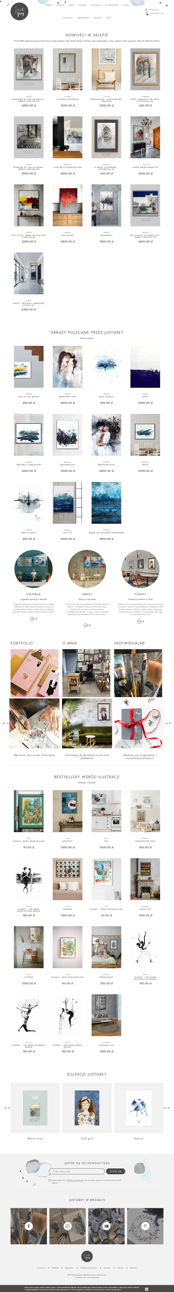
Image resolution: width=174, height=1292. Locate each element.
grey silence (28, 533)
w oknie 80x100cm (67, 99)
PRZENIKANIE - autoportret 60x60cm (106, 100)
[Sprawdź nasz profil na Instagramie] (67, 1226)
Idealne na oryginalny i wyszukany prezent (140, 756)
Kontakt (98, 18)
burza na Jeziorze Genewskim (106, 533)
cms (84, 1277)
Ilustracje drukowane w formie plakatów (87, 756)
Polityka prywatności (88, 1268)
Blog (108, 18)
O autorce (41, 1268)
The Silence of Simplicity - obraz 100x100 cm (145, 236)
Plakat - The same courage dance (28, 1046)
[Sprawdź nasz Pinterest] (145, 1226)
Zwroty (120, 1268)
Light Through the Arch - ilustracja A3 (145, 100)
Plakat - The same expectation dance (28, 910)
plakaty (140, 594)
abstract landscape (28, 465)
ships (145, 397)
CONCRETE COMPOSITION (67, 167)
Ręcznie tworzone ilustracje (34, 755)
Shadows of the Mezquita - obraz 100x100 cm (28, 100)
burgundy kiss (106, 465)
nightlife (145, 909)
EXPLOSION (67, 235)
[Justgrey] (19, 11)
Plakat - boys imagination (68, 977)
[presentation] (6, 723)
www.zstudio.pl (93, 1277)
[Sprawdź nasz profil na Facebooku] (28, 1226)
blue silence (106, 397)
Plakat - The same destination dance (145, 978)
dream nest (106, 977)
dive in (67, 533)
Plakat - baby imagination (29, 841)
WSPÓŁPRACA (83, 18)
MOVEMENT (106, 235)
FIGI (106, 841)
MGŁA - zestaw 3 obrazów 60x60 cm (28, 304)
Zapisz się (116, 1171)
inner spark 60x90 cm (145, 167)
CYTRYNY (29, 977)
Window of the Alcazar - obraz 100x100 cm (28, 168)
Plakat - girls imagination (106, 909)
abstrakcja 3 (67, 465)
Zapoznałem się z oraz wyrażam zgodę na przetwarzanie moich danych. (86, 1181)
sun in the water (28, 397)
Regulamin (69, 1268)
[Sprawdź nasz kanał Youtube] (106, 1226)
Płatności (133, 1268)
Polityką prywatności (75, 1180)
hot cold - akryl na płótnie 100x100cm (29, 236)
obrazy (87, 594)
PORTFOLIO (68, 18)
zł (155, 13)
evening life (106, 1045)
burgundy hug (67, 397)
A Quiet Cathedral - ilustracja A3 (106, 168)
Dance (138, 1138)
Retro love (35, 1138)
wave (145, 465)
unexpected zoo (145, 841)
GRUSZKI (67, 909)
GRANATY (67, 841)
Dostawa (107, 1268)
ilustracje (33, 594)
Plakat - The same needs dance (67, 1046)
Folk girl (87, 1138)
